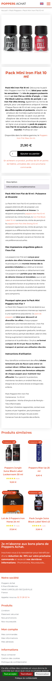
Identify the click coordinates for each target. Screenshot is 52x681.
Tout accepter (10, 674)
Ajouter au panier (30, 153)
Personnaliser (42, 674)
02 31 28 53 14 (23, 597)
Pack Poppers (15, 10)
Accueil (4, 10)
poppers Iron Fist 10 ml (35, 213)
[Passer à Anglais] (42, 4)
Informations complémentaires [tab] (20, 187)
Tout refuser (26, 674)
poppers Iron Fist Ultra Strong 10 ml (22, 224)
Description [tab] (11, 182)
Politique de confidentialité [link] (26, 678)
